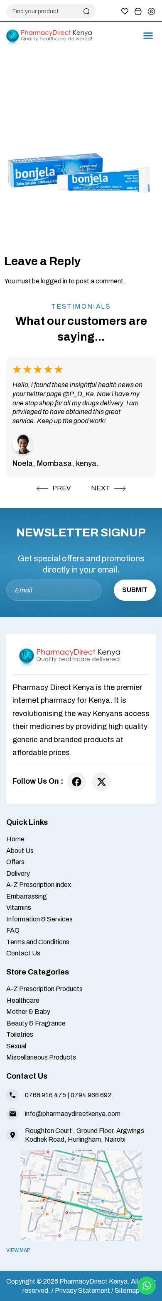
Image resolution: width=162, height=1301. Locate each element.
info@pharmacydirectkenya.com (72, 1113)
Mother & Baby (28, 1011)
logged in (54, 281)
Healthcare (22, 1000)
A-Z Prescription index (38, 884)
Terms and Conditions (37, 941)
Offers (15, 861)
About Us (20, 850)
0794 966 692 (91, 1095)
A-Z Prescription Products (44, 988)
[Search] (86, 11)
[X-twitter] (101, 781)
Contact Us (23, 953)
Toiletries (19, 1034)
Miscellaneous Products (41, 1057)
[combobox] (44, 11)
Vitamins (18, 907)
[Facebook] (76, 781)
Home (15, 839)
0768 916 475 (45, 1095)
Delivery (18, 873)
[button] (148, 36)
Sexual (16, 1046)
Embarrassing (26, 896)
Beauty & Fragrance (36, 1023)
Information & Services (39, 919)
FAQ (13, 930)
